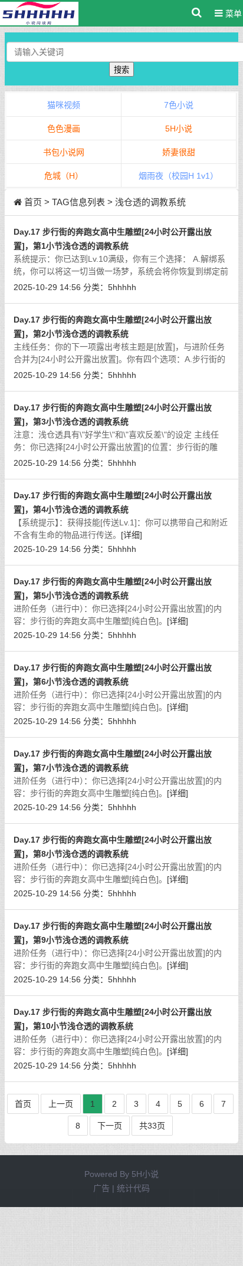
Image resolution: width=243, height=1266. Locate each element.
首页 (33, 202)
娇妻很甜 (178, 152)
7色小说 (178, 105)
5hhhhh (122, 287)
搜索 (121, 69)
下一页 (109, 1125)
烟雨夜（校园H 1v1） (178, 175)
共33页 (152, 1125)
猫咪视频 (63, 105)
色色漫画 (63, 128)
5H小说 (178, 128)
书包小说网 (63, 152)
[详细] (131, 535)
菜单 (232, 13)
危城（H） (63, 175)
